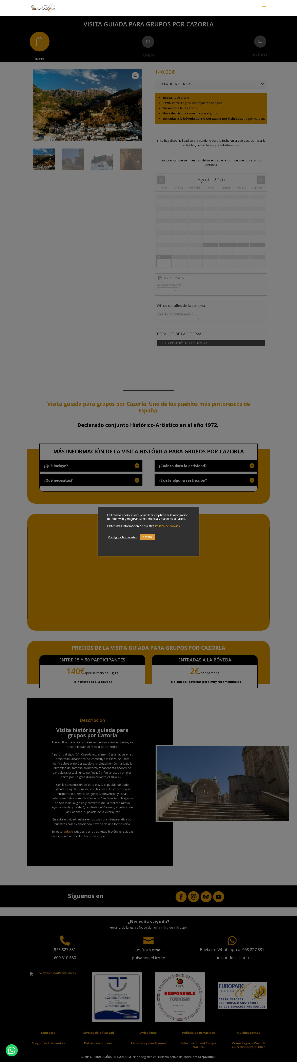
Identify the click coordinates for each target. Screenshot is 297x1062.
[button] (12, 1050)
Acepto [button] (147, 537)
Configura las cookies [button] (122, 537)
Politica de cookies (167, 526)
